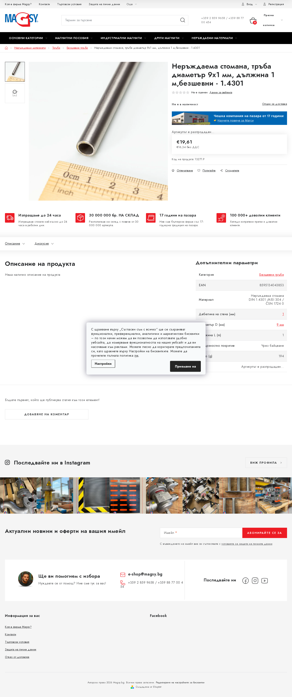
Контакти (44, 4)
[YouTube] (264, 580)
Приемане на (185, 366)
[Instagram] (255, 580)
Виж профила (263, 463)
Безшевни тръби (271, 274)
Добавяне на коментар (46, 414)
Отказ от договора (17, 657)
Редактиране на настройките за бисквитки (180, 682)
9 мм (280, 324)
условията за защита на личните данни (246, 544)
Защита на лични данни (104, 4)
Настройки (103, 363)
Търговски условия (69, 4)
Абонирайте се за (264, 533)
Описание (12, 243)
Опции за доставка (274, 104)
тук (136, 355)
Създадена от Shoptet (148, 687)
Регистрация (276, 4)
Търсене (182, 20)
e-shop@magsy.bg (145, 574)
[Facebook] (245, 580)
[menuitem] (28, 38)
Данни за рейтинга (220, 92)
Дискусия (42, 243)
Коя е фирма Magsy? (18, 4)
